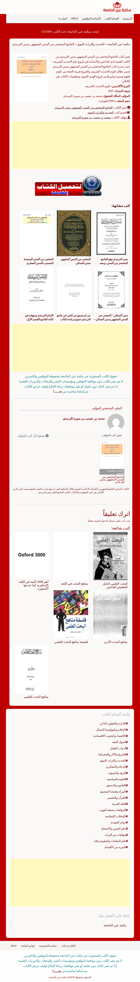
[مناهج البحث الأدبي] (110, 614)
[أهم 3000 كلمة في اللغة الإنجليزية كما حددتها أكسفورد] (31, 555)
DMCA (74, 18)
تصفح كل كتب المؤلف (31, 436)
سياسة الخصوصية (48, 945)
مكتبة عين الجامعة (118, 44)
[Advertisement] (71, 145)
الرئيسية (127, 18)
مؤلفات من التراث (115, 835)
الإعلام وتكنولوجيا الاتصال (111, 730)
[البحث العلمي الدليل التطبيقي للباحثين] (110, 555)
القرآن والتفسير (116, 798)
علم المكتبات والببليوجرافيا (110, 841)
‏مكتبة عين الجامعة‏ (114, 925)
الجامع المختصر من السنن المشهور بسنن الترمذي (84, 107)
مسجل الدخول (108, 520)
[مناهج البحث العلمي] (31, 669)
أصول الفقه (119, 742)
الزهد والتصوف (117, 773)
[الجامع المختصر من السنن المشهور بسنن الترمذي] (31, 78)
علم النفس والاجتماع (113, 828)
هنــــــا (57, 391)
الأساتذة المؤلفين (91, 18)
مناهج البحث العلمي (36, 697)
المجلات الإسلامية (115, 816)
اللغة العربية (119, 804)
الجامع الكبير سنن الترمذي (51, 492)
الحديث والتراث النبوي (90, 44)
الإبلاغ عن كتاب (68, 945)
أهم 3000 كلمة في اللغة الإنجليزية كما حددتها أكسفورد (33, 585)
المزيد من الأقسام (115, 847)
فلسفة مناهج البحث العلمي (71, 642)
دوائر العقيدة (118, 822)
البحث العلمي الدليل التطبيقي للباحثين (115, 585)
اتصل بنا (63, 18)
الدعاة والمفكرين (116, 766)
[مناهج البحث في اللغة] (71, 555)
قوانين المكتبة (28, 945)
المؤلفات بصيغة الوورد (112, 810)
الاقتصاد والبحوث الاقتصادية (109, 736)
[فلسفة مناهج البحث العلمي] (71, 614)
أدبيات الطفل (118, 748)
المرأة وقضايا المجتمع (113, 791)
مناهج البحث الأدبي (116, 642)
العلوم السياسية (116, 779)
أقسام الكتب (112, 18)
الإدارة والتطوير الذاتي (113, 723)
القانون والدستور (116, 785)
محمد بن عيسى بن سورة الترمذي (91, 117)
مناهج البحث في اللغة (74, 583)
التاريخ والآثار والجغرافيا (112, 754)
